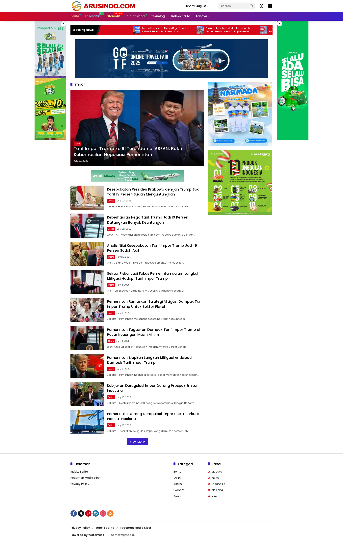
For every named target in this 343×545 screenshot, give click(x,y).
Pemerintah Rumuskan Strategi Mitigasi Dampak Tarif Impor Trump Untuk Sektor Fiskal (155, 304)
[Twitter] (81, 513)
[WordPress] (95, 513)
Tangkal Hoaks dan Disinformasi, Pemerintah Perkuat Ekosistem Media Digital (266, 30)
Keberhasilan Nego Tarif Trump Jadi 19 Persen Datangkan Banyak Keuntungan (147, 220)
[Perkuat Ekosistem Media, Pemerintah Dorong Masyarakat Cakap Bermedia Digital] (175, 30)
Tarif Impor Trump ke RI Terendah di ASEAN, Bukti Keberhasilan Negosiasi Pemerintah (128, 152)
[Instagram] (103, 513)
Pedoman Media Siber (85, 478)
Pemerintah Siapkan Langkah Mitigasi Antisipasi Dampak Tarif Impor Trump (149, 360)
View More (137, 442)
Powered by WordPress (87, 535)
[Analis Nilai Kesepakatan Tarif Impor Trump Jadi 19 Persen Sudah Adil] (87, 254)
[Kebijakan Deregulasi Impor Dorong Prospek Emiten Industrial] (87, 394)
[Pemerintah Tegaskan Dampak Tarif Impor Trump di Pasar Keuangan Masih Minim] (87, 338)
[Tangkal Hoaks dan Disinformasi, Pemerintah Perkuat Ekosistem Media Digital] (239, 30)
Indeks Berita (79, 472)
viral (215, 496)
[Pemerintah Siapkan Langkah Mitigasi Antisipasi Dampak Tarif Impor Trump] (87, 366)
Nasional (218, 490)
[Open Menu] (270, 6)
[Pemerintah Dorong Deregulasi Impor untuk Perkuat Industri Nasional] (87, 422)
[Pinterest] (88, 513)
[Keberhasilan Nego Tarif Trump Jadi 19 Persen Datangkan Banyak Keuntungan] (87, 226)
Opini (77, 143)
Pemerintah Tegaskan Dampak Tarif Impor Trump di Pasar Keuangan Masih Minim (153, 332)
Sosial (177, 496)
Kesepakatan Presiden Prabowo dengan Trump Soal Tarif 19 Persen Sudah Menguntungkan (153, 192)
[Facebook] (73, 513)
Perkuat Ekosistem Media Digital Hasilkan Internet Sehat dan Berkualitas (142, 30)
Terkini (177, 484)
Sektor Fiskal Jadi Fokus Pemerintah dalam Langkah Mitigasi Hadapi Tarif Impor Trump (153, 276)
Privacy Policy (79, 484)
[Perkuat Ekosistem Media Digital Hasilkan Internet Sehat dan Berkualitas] (112, 30)
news (215, 478)
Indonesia (218, 484)
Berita (111, 200)
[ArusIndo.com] (123, 6)
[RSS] (110, 513)
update (217, 472)
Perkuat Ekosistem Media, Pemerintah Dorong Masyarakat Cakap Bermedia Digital (204, 30)
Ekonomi (179, 490)
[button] (251, 6)
